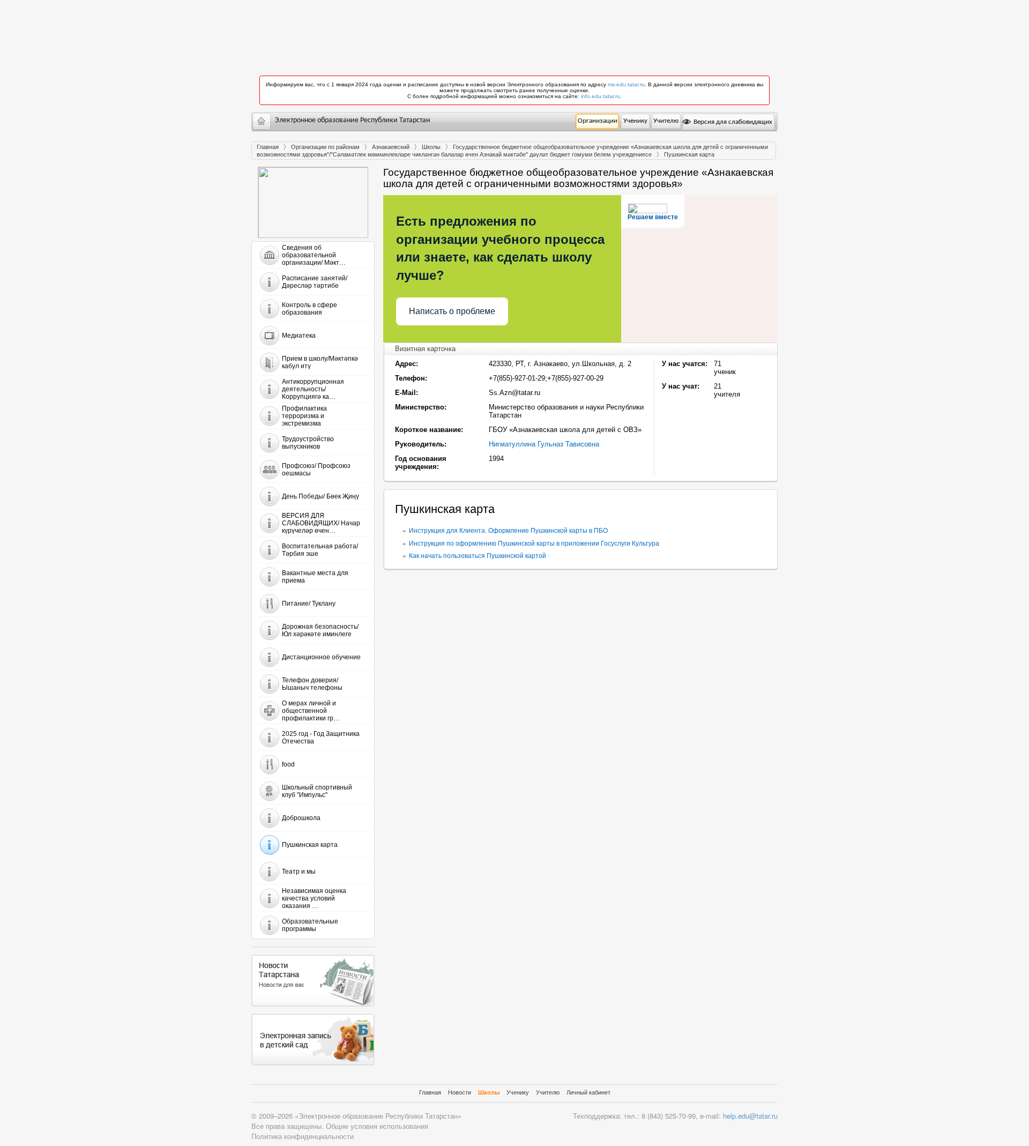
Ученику (635, 120)
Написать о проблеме (452, 311)
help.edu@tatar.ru (750, 1116)
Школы (431, 147)
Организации (597, 120)
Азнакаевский (390, 147)
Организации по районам (325, 147)
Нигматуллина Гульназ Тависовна (544, 444)
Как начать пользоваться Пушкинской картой (477, 556)
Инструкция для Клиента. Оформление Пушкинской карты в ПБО (508, 530)
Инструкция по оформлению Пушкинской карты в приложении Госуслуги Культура (534, 543)
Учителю (665, 120)
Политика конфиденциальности (302, 1136)
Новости (459, 1092)
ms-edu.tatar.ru (626, 84)
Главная (268, 147)
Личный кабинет (588, 1092)
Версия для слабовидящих (732, 121)
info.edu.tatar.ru (600, 96)
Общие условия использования (377, 1126)
